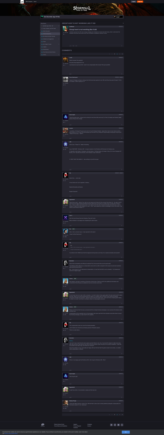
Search (35, 1)
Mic (70, 229)
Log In (133, 1)
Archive (44, 54)
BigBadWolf (72, 199)
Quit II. (70, 215)
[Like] (70, 46)
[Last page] (122, 54)
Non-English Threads (47, 44)
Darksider (71, 260)
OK (126, 432)
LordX (70, 57)
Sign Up (140, 1)
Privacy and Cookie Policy (11, 433)
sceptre (71, 128)
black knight (72, 114)
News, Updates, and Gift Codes (49, 28)
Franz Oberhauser (73, 77)
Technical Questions (47, 33)
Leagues (44, 46)
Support (75, 424)
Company (89, 424)
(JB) (70, 141)
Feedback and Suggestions (48, 39)
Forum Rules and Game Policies (49, 52)
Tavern (44, 41)
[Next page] (119, 54)
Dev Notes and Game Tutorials (49, 36)
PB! (70, 173)
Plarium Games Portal (59, 424)
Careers (89, 426)
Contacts (75, 427)
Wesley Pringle (72, 400)
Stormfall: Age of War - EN (48, 25)
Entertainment (46, 49)
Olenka (71, 278)
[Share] (121, 46)
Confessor (71, 26)
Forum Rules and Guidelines (60, 426)
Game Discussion (46, 31)
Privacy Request (77, 426)
